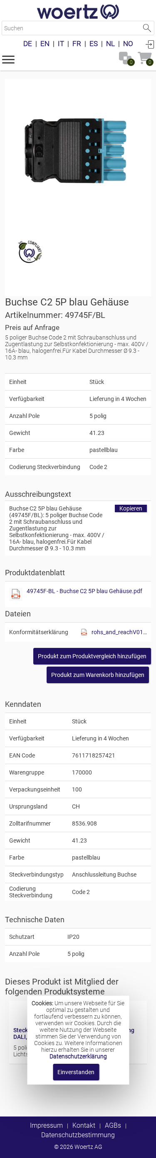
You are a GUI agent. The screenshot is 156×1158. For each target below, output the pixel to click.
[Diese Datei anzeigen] (15, 594)
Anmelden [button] (150, 44)
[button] (8, 59)
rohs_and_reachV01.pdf (119, 632)
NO (128, 43)
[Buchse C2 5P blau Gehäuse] (78, 152)
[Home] (78, 12)
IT (61, 43)
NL (110, 43)
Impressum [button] (46, 1125)
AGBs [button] (113, 1125)
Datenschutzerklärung (78, 1056)
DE (27, 43)
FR (76, 43)
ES (93, 43)
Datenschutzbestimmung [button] (78, 1135)
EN (45, 43)
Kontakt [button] (83, 1125)
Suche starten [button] (147, 28)
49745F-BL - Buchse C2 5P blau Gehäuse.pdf (84, 591)
